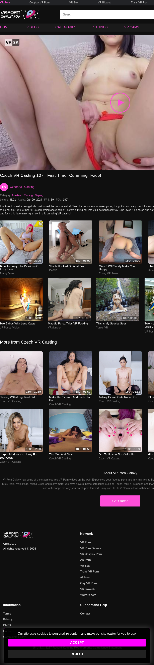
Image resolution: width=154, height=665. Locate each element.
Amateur (17, 195)
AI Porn (85, 577)
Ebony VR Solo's (109, 273)
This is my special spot (111, 323)
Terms (7, 613)
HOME (5, 27)
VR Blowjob (104, 2)
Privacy (7, 619)
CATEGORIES (65, 27)
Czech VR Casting (22, 186)
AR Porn (85, 559)
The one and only (61, 454)
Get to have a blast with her (117, 454)
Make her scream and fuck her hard (69, 398)
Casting (28, 195)
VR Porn (5, 2)
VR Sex (73, 2)
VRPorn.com (88, 594)
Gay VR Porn (88, 583)
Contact (85, 613)
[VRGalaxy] (18, 534)
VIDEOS (32, 27)
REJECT (77, 654)
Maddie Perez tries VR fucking (68, 323)
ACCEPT (77, 642)
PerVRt (53, 270)
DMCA (7, 625)
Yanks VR (102, 327)
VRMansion (54, 327)
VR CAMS (131, 27)
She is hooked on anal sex (66, 266)
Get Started (120, 501)
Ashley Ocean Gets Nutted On (118, 397)
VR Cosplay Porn (91, 554)
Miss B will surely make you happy (117, 268)
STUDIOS (100, 27)
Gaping (39, 195)
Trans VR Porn (139, 2)
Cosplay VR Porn (39, 2)
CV (4, 187)
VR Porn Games (90, 548)
